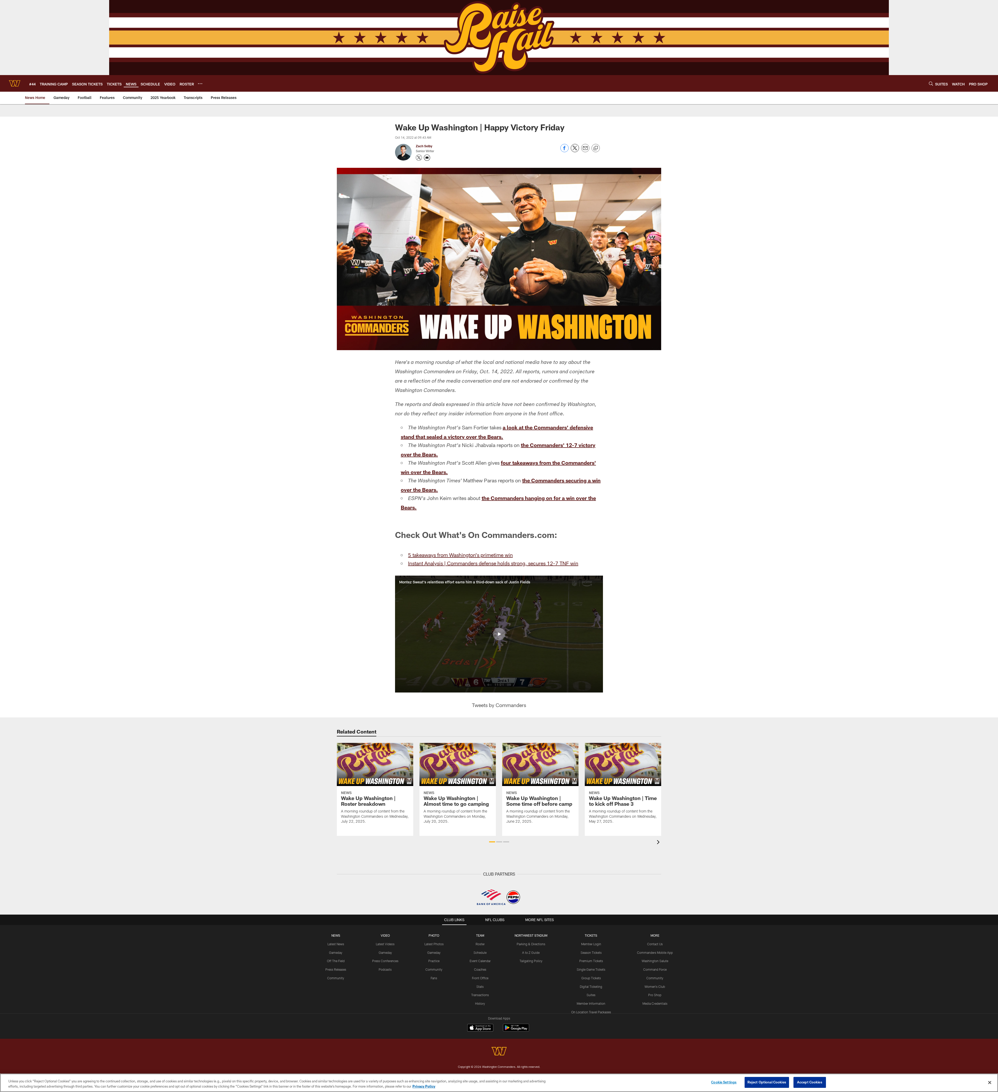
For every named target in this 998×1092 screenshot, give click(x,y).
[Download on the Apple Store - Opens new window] (480, 1028)
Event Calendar (480, 961)
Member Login (591, 944)
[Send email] (585, 151)
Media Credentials (654, 1003)
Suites (591, 995)
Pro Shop (654, 995)
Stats (480, 986)
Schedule (480, 952)
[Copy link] (596, 148)
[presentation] (659, 842)
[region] (499, 1083)
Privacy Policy (423, 1086)
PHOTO (434, 935)
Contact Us (655, 944)
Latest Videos (385, 944)
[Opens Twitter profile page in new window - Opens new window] (419, 158)
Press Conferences (385, 961)
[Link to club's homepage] (14, 83)
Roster (480, 944)
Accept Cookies (809, 1082)
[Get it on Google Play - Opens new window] (516, 1030)
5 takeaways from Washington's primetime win (460, 555)
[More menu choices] (200, 84)
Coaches (480, 969)
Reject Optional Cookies (766, 1082)
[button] (499, 634)
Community (335, 978)
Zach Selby (424, 146)
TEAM (480, 935)
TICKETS (591, 935)
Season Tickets (591, 952)
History (480, 1003)
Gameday (335, 952)
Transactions (480, 995)
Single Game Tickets (591, 969)
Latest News (335, 944)
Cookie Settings (724, 1082)
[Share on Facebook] (564, 151)
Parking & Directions (531, 944)
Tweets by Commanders (499, 705)
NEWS (335, 935)
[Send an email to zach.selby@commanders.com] (427, 158)
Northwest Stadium (531, 935)
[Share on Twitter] (575, 151)
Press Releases (335, 969)
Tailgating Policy (531, 961)
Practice (433, 961)
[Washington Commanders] (499, 1052)
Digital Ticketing (591, 986)
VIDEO (385, 935)
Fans (434, 978)
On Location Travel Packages (591, 1012)
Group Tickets (591, 978)
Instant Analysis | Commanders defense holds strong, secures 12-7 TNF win (493, 563)
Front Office (480, 978)
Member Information (591, 1003)
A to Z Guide (531, 952)
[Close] (989, 1082)
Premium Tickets (591, 961)
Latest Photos (434, 944)
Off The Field (336, 961)
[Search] (931, 83)
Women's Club (655, 986)
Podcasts (385, 969)
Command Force (655, 969)
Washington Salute (655, 961)
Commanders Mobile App (655, 952)
